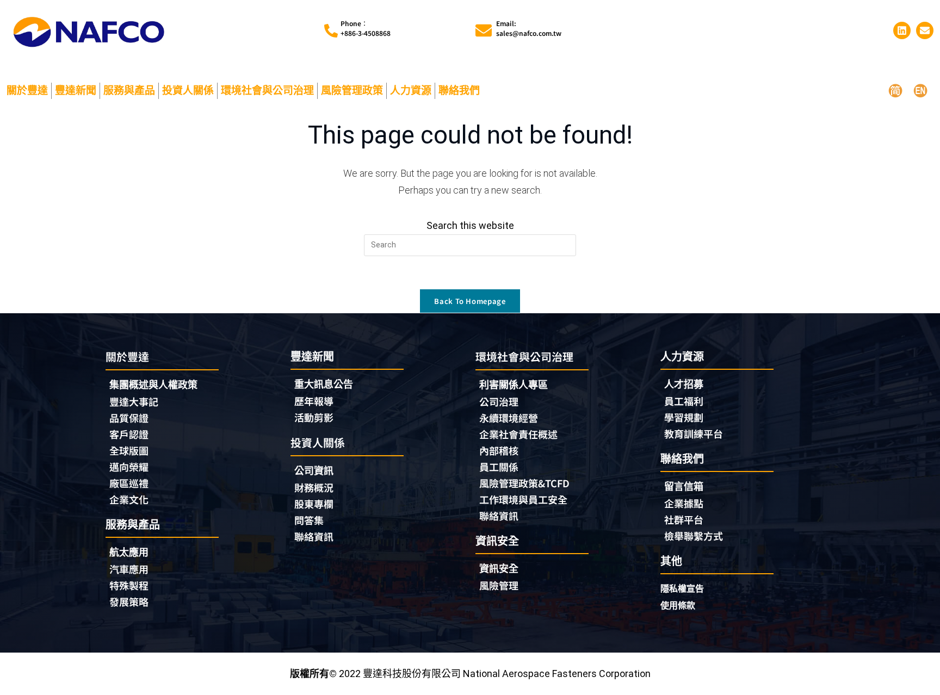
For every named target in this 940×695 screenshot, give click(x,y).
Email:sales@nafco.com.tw (528, 28)
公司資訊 (313, 470)
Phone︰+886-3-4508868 (366, 28)
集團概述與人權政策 (153, 384)
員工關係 (498, 467)
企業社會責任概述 (518, 434)
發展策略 (129, 601)
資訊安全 (498, 568)
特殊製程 (129, 585)
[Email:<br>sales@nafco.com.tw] (483, 30)
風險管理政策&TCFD (524, 483)
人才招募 (683, 384)
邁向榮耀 (129, 467)
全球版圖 (129, 450)
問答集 (309, 520)
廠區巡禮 (129, 483)
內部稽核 (498, 450)
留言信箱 (683, 486)
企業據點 (683, 503)
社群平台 (683, 519)
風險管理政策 (352, 90)
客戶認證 (129, 434)
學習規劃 (683, 417)
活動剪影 (313, 417)
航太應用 (129, 552)
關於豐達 (27, 90)
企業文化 (129, 499)
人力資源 (410, 90)
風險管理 (498, 585)
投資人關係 (188, 90)
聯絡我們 (459, 90)
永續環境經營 (508, 418)
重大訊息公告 (323, 384)
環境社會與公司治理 (267, 90)
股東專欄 (313, 504)
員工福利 (683, 401)
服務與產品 (129, 90)
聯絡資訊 (313, 536)
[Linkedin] (902, 30)
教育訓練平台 (693, 433)
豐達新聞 (75, 90)
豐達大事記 (133, 401)
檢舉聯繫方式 (693, 536)
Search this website (470, 225)
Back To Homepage (469, 301)
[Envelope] (925, 30)
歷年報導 (313, 401)
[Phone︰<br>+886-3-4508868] (331, 31)
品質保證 (129, 418)
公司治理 (498, 401)
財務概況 (313, 487)
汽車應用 (129, 569)
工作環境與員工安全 (523, 499)
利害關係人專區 (513, 384)
